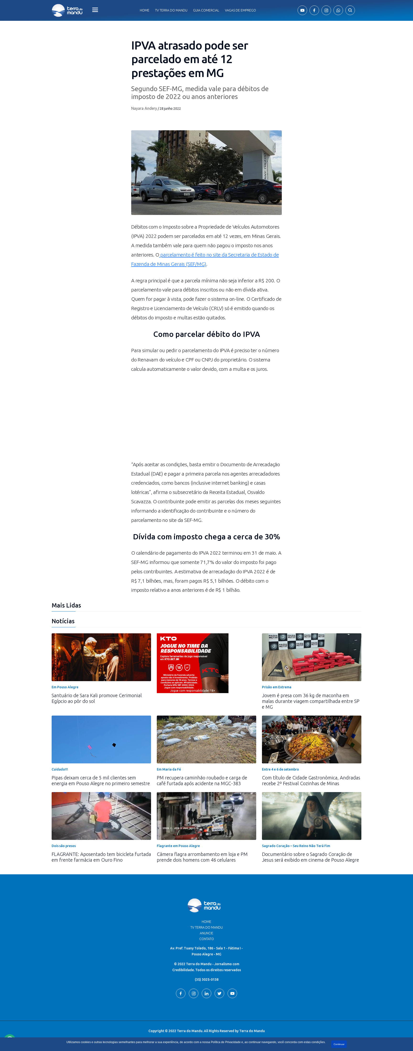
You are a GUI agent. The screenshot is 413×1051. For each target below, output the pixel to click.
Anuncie (206, 933)
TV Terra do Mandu (206, 927)
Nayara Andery (144, 108)
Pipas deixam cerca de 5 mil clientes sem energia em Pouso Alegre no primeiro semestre (101, 780)
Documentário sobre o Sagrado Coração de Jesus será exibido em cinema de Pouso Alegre (310, 857)
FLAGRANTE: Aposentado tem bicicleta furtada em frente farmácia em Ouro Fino (101, 857)
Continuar (339, 1044)
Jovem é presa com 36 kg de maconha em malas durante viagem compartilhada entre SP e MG (310, 701)
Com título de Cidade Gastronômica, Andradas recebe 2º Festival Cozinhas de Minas (311, 780)
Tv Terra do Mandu (171, 10)
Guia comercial (206, 10)
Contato (206, 939)
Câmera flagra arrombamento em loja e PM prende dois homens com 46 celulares (202, 857)
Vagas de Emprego (240, 10)
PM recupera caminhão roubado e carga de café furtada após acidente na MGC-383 (202, 780)
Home (144, 10)
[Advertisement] (206, 419)
